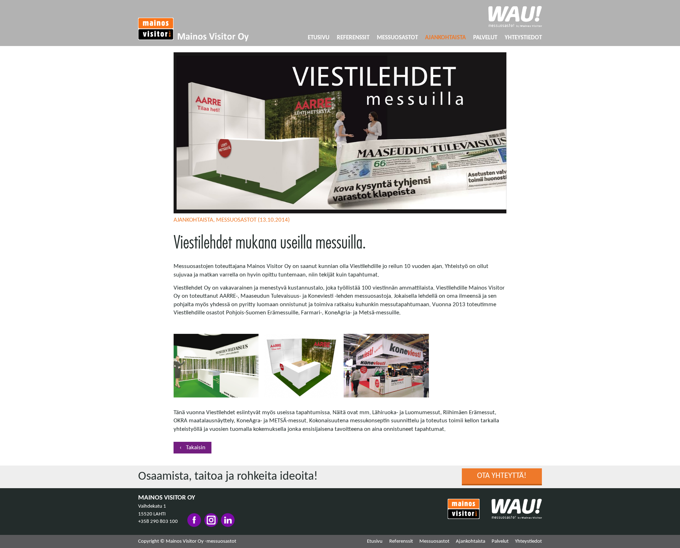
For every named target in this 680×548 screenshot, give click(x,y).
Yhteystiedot (523, 38)
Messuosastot (397, 38)
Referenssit (353, 38)
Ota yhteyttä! (501, 476)
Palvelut (485, 38)
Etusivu (318, 38)
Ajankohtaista (445, 38)
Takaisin (195, 448)
